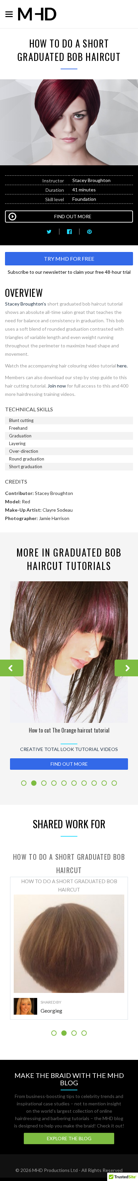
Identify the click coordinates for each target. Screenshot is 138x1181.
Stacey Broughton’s (25, 304)
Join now (57, 386)
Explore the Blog (69, 1138)
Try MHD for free (69, 258)
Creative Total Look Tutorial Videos (69, 749)
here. (122, 365)
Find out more (69, 764)
